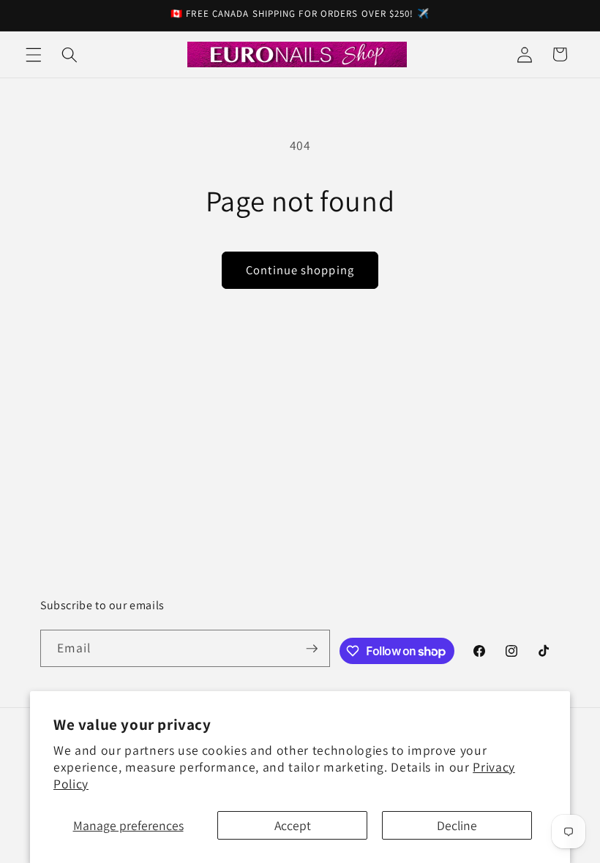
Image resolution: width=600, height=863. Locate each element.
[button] (33, 54)
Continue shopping (300, 270)
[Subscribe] (311, 649)
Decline (457, 825)
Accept (292, 825)
